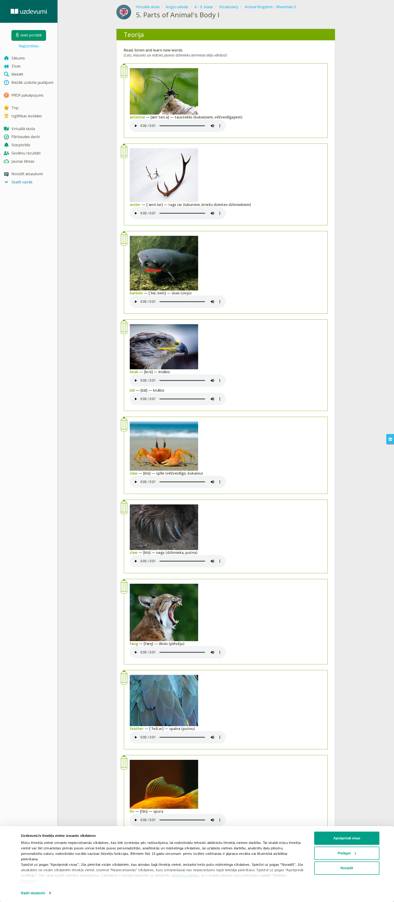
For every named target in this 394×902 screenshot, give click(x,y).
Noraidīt (346, 868)
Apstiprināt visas (346, 838)
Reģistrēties (29, 46)
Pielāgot (344, 853)
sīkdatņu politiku (185, 875)
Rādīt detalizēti (33, 893)
